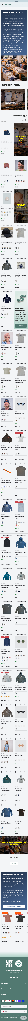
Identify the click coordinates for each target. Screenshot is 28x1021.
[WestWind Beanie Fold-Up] (7, 132)
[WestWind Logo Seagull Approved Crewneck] (7, 812)
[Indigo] (2, 657)
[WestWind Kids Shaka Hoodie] (21, 543)
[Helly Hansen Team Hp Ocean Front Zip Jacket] (7, 678)
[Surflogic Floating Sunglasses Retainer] (7, 471)
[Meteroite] (16, 181)
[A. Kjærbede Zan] (21, 746)
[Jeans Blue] (10, 556)
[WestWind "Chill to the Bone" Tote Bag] (21, 265)
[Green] (7, 248)
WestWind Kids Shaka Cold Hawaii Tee (6, 756)
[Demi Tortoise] (21, 418)
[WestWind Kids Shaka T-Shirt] (21, 338)
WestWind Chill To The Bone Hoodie (6, 722)
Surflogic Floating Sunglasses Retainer (6, 481)
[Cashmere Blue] (21, 522)
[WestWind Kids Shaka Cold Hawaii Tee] (7, 746)
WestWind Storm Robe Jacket (20, 448)
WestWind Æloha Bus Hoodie (20, 586)
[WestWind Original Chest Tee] (21, 812)
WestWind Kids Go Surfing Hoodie (19, 789)
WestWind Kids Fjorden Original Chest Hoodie (20, 688)
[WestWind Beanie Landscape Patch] (7, 404)
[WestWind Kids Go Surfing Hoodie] (21, 779)
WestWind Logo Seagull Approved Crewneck (6, 823)
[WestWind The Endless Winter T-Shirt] (21, 471)
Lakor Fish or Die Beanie (7, 208)
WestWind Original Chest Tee (19, 823)
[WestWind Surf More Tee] (7, 371)
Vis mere (14, 863)
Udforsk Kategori (8, 107)
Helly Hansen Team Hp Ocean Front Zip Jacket (6, 688)
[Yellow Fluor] (2, 489)
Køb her (21, 325)
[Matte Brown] (19, 656)
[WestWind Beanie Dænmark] (21, 165)
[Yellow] (5, 212)
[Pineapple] (19, 525)
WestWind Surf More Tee (6, 381)
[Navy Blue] (2, 314)
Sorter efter (3, 119)
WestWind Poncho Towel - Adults (6, 927)
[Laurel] (7, 660)
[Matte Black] (21, 656)
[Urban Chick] (6, 933)
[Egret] (19, 248)
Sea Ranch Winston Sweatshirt (5, 652)
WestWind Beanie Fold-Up (6, 143)
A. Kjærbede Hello (19, 651)
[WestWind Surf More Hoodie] (7, 298)
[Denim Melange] (2, 660)
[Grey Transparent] (16, 726)
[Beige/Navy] (16, 281)
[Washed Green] (21, 181)
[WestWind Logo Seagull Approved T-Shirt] (21, 371)
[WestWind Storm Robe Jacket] (21, 438)
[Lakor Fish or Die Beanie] (7, 198)
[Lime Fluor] (7, 487)
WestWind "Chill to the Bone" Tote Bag (20, 276)
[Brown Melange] (19, 522)
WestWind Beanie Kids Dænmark (6, 348)
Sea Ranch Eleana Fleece (19, 517)
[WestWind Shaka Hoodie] (21, 609)
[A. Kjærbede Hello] (21, 642)
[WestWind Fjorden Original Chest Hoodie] (7, 265)
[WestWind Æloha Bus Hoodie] (21, 576)
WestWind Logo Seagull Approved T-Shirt (20, 381)
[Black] (7, 215)
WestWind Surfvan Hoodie (5, 517)
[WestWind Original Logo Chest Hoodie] (7, 438)
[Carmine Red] (16, 525)
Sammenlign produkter (17, 115)
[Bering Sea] (2, 522)
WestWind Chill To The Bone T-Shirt (20, 243)
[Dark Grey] (19, 454)
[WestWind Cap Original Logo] (7, 232)
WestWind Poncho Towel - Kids (19, 927)
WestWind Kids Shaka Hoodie (20, 553)
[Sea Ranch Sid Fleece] (7, 543)
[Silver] (16, 658)
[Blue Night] (7, 181)
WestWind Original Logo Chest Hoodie (6, 448)
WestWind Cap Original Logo (6, 243)
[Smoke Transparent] (24, 418)
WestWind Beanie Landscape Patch (5, 414)
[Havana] (19, 760)
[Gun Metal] (19, 658)
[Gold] (16, 656)
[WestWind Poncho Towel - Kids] (20, 917)
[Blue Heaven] (2, 762)
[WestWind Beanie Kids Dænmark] (7, 338)
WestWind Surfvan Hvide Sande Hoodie (7, 586)
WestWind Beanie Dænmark (19, 176)
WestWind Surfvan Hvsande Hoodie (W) (5, 789)
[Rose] (7, 148)
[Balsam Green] (5, 181)
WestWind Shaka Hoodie (21, 618)
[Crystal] (16, 418)
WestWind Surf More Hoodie (6, 309)
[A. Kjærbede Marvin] (21, 404)
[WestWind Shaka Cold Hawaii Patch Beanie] (7, 165)
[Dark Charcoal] (5, 660)
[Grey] (2, 215)
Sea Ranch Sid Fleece (6, 552)
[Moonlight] (10, 248)
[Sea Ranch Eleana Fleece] (21, 507)
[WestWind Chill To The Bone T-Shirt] (21, 232)
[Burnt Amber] (24, 726)
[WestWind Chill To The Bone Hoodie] (7, 712)
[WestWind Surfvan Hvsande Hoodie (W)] (7, 779)
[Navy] (2, 148)
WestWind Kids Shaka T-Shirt (21, 348)
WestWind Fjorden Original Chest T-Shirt (6, 619)
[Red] (10, 657)
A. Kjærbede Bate (19, 722)
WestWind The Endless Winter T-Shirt (20, 481)
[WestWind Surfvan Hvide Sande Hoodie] (7, 576)
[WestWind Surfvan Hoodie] (7, 507)
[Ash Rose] (2, 181)
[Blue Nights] (19, 181)
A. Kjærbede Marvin (19, 413)
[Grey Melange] (5, 314)
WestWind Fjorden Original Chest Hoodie (6, 276)
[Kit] (16, 454)
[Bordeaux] (5, 454)
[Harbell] (16, 522)
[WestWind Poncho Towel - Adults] (7, 917)
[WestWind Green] (7, 762)
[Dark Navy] (2, 556)
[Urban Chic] (16, 248)
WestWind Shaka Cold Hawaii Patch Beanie (6, 176)
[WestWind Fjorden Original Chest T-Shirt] (7, 609)
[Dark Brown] (5, 215)
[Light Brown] (5, 148)
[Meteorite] (2, 420)
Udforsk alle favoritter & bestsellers (14, 906)
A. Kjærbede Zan (19, 756)
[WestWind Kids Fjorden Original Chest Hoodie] (21, 678)
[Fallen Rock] (5, 281)
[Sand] (2, 212)
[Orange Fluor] (2, 487)
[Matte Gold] (24, 656)
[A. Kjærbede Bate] (21, 712)
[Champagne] (16, 420)
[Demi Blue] (19, 418)
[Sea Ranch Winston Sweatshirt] (7, 642)
